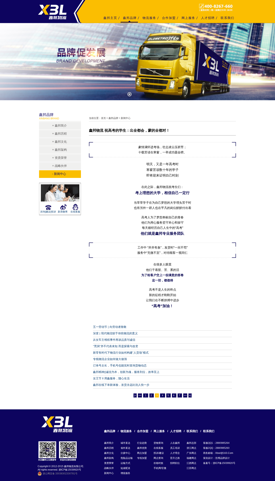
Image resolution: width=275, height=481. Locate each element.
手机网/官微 (160, 468)
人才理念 (175, 453)
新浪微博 (62, 211)
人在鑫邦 (175, 443)
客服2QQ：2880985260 (216, 448)
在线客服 (75, 211)
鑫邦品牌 (130, 18)
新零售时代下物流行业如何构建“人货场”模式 (121, 352)
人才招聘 (208, 18)
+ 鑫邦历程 (59, 133)
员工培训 (175, 448)
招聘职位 (175, 463)
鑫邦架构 (109, 458)
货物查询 (158, 443)
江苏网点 (191, 468)
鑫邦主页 (110, 18)
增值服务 (125, 473)
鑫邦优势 (142, 448)
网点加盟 (142, 453)
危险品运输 (127, 458)
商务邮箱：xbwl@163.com (218, 453)
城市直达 (125, 443)
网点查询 (158, 458)
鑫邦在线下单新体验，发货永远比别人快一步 (121, 384)
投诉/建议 (159, 453)
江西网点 (191, 463)
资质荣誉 (109, 463)
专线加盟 (142, 458)
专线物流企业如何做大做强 (110, 359)
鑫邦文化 (109, 453)
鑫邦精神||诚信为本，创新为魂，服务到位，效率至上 (126, 372)
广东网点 (191, 453)
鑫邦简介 (109, 443)
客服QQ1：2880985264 (216, 443)
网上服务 (188, 18)
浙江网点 (191, 448)
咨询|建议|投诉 (47, 211)
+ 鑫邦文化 (59, 141)
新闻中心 (109, 473)
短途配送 (125, 468)
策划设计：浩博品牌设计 (216, 458)
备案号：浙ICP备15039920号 (219, 463)
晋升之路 (175, 458)
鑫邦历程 (109, 448)
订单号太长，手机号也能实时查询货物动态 (120, 365)
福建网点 (191, 458)
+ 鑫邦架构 (59, 149)
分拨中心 (125, 453)
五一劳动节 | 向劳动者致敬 (109, 326)
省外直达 (125, 448)
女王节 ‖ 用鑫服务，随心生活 (111, 378)
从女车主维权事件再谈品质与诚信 (114, 339)
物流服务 (149, 18)
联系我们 (227, 18)
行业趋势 (142, 443)
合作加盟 (169, 18)
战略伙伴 (109, 468)
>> (185, 395)
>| (190, 395)
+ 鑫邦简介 (59, 125)
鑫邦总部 (191, 443)
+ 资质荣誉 (59, 157)
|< (135, 395)
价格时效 (158, 463)
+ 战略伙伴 (59, 165)
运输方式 (125, 463)
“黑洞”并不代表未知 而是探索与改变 (115, 346)
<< (140, 395)
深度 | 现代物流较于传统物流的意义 (115, 333)
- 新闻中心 (59, 173)
